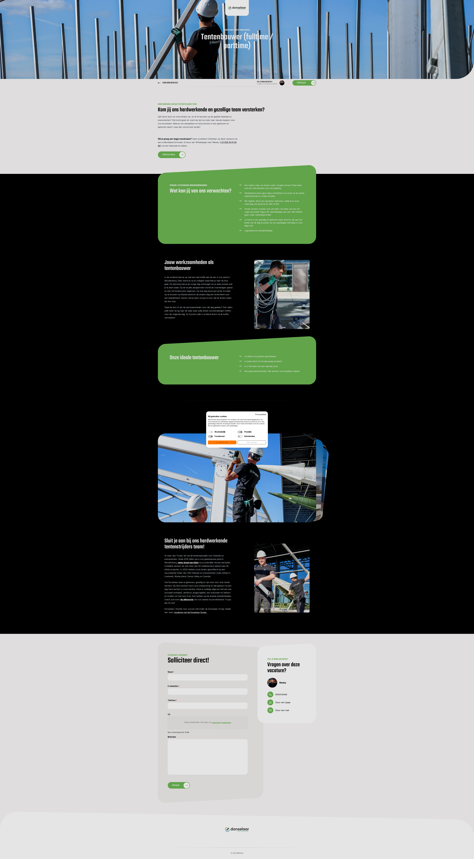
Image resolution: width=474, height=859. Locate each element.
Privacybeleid (260, 414)
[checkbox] (210, 432)
